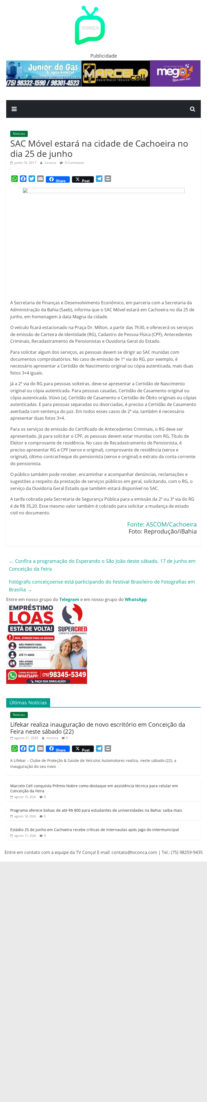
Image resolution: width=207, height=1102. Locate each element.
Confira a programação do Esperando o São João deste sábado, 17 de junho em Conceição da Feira (102, 565)
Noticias (19, 133)
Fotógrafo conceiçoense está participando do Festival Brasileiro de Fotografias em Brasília (102, 585)
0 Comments (74, 162)
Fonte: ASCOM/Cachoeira (162, 524)
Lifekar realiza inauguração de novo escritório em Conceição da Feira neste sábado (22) (97, 727)
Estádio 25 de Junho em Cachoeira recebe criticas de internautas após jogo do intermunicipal (94, 829)
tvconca (51, 162)
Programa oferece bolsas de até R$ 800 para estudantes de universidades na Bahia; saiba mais (96, 810)
